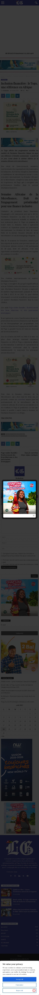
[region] (19, 978)
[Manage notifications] (34, 990)
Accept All (19, 979)
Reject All (19, 990)
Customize (19, 985)
